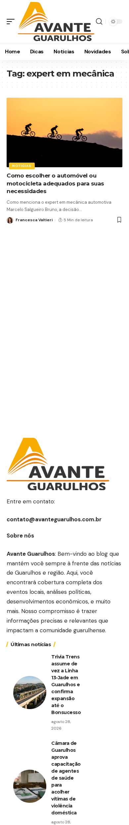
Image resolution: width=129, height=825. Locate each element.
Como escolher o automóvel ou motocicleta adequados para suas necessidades (55, 183)
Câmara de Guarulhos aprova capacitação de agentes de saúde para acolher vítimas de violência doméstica (66, 778)
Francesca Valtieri (34, 220)
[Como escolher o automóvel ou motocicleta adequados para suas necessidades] (64, 132)
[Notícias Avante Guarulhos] (56, 21)
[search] (99, 21)
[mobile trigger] (12, 21)
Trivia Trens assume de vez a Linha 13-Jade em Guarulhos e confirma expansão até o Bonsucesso (66, 684)
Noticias (21, 166)
